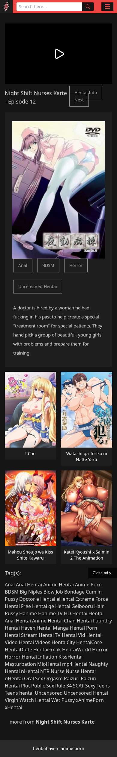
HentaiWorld (76, 649)
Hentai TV (50, 635)
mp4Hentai (74, 664)
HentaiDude (18, 649)
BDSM (48, 265)
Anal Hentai (29, 584)
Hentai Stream (21, 635)
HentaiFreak (47, 649)
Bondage (74, 591)
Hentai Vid (73, 635)
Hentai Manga (53, 628)
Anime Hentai (58, 584)
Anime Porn (88, 584)
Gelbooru (82, 606)
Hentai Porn (83, 628)
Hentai (79, 613)
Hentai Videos (34, 642)
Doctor (27, 599)
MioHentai (49, 664)
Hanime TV (50, 613)
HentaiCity (63, 642)
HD (67, 613)
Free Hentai (34, 606)
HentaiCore (89, 642)
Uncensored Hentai (37, 286)
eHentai (65, 599)
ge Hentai (59, 606)
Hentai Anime (31, 620)
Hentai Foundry (94, 620)
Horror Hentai (21, 656)
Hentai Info (85, 92)
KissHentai (70, 656)
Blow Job (53, 591)
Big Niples (31, 591)
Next (79, 100)
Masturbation (20, 664)
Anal (22, 265)
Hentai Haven (20, 628)
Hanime (28, 613)
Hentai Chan (62, 620)
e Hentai (45, 599)
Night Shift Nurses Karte (36, 93)
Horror (75, 265)
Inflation (47, 656)
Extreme (84, 599)
